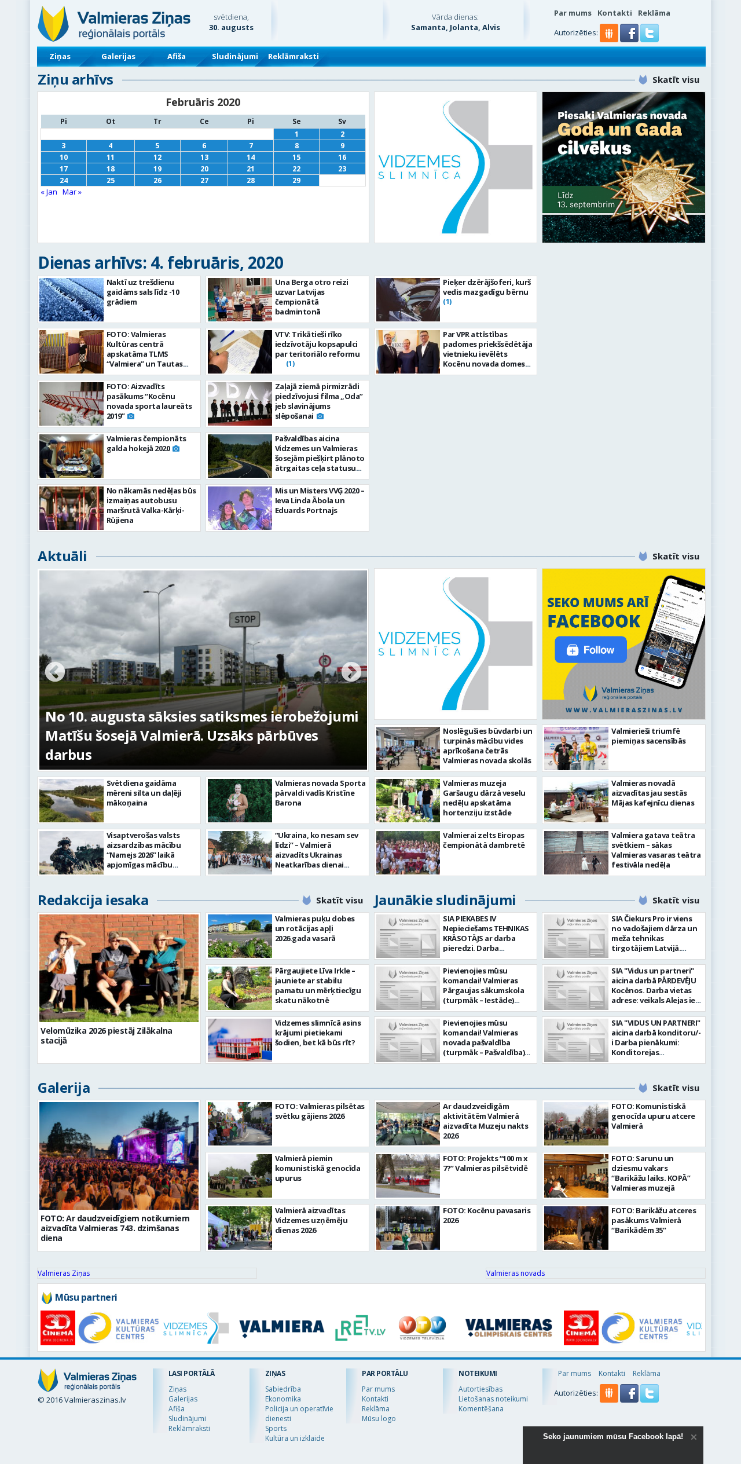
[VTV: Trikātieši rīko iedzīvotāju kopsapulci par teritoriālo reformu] (240, 351)
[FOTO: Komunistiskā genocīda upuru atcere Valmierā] (576, 1123)
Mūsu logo (379, 1418)
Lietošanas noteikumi (493, 1399)
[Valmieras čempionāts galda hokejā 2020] (71, 456)
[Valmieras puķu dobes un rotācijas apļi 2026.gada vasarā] (240, 936)
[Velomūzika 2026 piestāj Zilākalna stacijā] (119, 968)
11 (111, 157)
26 (157, 180)
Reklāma (654, 13)
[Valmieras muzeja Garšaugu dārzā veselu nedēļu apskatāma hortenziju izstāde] (408, 800)
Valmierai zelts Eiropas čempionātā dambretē (484, 840)
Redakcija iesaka (93, 899)
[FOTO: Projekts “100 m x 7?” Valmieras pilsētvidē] (408, 1175)
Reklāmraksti (293, 56)
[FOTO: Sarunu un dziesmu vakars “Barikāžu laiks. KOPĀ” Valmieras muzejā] (576, 1175)
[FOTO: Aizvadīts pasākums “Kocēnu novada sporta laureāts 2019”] (71, 403)
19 (157, 169)
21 (251, 169)
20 (204, 169)
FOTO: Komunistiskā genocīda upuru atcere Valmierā (653, 1116)
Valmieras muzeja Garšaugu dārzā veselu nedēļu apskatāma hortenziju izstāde (484, 798)
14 (251, 157)
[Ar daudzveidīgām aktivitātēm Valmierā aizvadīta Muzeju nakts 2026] (408, 1123)
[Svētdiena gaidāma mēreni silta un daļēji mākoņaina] (71, 800)
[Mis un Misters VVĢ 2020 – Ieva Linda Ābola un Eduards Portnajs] (240, 508)
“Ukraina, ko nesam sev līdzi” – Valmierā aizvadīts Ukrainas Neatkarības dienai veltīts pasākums (316, 855)
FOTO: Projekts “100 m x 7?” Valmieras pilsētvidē (485, 1163)
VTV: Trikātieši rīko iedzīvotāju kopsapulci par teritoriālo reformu (317, 344)
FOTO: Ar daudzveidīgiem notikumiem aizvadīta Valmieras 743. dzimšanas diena (115, 1228)
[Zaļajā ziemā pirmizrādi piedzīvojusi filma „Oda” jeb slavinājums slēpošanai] (240, 403)
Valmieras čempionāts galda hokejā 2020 (146, 443)
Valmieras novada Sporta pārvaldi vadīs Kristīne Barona (320, 793)
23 (342, 169)
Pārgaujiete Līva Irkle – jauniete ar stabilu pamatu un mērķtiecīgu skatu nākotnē (318, 985)
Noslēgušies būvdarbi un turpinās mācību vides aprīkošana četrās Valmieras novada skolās (488, 746)
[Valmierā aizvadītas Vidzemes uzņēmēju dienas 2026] (240, 1228)
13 (204, 157)
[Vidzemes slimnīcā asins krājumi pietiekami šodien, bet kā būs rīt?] (240, 1040)
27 (204, 180)
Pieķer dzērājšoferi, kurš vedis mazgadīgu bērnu (487, 287)
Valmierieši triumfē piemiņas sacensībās (648, 736)
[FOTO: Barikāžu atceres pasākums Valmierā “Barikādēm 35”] (576, 1228)
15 (296, 157)
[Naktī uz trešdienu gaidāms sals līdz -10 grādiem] (71, 299)
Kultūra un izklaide (295, 1438)
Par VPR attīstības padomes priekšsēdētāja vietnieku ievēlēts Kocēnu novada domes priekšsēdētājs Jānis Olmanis (487, 359)
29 (296, 180)
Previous (55, 673)
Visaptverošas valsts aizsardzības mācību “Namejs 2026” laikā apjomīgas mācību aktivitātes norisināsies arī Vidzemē (149, 860)
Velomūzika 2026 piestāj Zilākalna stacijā (107, 1035)
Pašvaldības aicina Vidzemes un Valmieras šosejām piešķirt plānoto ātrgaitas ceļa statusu (320, 453)
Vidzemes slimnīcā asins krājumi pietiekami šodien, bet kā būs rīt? (318, 1033)
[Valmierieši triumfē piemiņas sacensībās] (576, 748)
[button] (630, 39)
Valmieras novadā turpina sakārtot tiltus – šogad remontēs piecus (186, 745)
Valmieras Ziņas (64, 1273)
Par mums (573, 13)
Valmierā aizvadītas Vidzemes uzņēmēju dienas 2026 (311, 1220)
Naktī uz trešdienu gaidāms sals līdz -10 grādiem (143, 292)
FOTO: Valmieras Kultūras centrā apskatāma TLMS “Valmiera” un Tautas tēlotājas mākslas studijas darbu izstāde (148, 359)
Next (351, 673)
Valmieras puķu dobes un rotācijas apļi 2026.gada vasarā (315, 928)
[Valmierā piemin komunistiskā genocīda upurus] (240, 1175)
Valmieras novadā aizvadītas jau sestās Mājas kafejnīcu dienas (652, 793)
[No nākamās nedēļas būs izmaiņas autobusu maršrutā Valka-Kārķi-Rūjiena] (71, 508)
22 (296, 169)
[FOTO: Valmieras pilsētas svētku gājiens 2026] (240, 1123)
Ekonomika (283, 1399)
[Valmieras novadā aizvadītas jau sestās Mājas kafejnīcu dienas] (576, 800)
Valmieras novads (515, 1273)
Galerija (64, 1087)
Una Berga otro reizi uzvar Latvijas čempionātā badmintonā (312, 297)
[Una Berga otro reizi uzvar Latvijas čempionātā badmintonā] (240, 299)
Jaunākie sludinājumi (445, 899)
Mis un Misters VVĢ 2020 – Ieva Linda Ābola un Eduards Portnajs (320, 500)
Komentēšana (481, 1409)
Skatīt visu (675, 79)
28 (251, 180)
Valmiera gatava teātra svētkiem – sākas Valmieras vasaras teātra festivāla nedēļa (655, 850)
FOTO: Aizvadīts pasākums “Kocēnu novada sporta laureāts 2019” (149, 401)
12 (157, 157)
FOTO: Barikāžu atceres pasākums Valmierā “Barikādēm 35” (653, 1220)
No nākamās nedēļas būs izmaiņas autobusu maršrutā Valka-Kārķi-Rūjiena (151, 505)
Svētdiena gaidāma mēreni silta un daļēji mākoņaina (144, 793)
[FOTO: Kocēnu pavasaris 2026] (408, 1228)
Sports (276, 1428)
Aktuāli (62, 555)
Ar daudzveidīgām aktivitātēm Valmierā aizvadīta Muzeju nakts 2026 (485, 1121)
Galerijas (118, 56)
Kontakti (614, 13)
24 (64, 180)
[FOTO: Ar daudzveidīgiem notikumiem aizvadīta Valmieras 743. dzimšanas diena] (119, 1156)
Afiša (176, 56)
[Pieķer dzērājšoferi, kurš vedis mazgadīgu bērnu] (408, 299)
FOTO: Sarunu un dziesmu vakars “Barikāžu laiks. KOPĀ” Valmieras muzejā (650, 1173)
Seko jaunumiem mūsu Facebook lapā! (613, 1436)
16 (342, 157)
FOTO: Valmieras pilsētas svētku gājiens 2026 (320, 1111)
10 (64, 157)
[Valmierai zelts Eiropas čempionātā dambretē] (408, 852)
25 (111, 180)
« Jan (49, 191)
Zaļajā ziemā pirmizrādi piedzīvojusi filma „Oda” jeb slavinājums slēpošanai (319, 401)
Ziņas (60, 56)
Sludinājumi (235, 56)
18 (111, 169)
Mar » (72, 191)
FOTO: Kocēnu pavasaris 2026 (486, 1215)
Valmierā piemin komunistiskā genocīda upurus (318, 1168)
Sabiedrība (283, 1389)
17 (64, 169)
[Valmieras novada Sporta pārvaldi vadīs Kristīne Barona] (240, 800)
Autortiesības (480, 1389)
